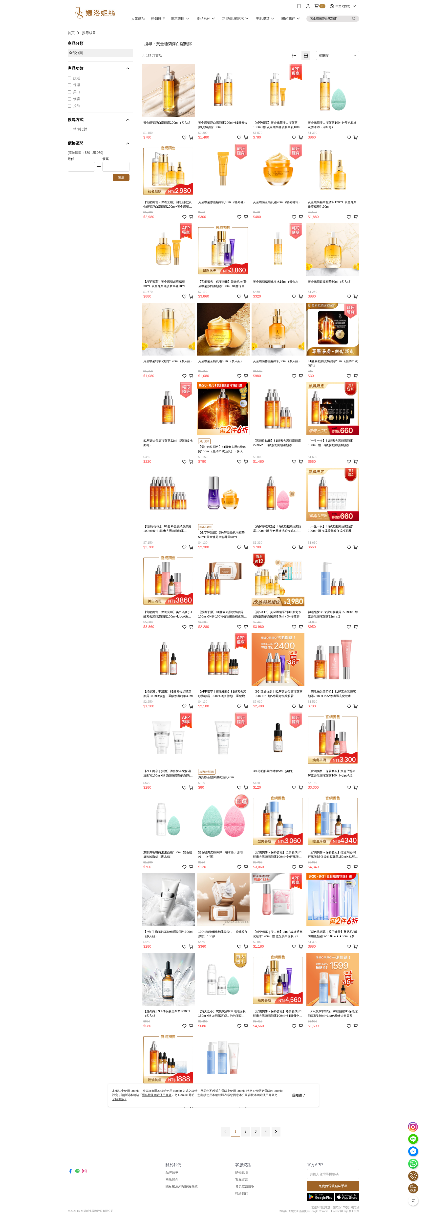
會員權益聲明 (245, 1186)
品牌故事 (172, 1172)
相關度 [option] (324, 56)
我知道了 (299, 1095)
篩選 (121, 177)
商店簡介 (172, 1179)
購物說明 (241, 1172)
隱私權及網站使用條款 (182, 1186)
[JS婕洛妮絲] (95, 13)
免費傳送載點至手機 (333, 1186)
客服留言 (241, 1179)
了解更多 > (119, 1099)
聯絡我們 (241, 1193)
